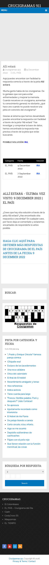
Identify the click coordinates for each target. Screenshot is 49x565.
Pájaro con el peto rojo (18, 440)
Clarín (7, 512)
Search (24, 483)
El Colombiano (12, 504)
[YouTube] (10, 546)
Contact (32, 561)
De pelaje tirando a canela (20, 420)
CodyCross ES (11, 515)
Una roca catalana (16, 369)
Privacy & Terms (20, 561)
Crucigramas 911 (24, 5)
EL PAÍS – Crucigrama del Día (19, 508)
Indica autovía (14, 390)
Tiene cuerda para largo (18, 394)
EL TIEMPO (10, 523)
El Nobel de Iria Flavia (17, 416)
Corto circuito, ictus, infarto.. (20, 424)
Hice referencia (14, 386)
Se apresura (13, 405)
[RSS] (20, 546)
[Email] (15, 546)
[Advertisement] (24, 36)
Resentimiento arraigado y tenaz (23, 382)
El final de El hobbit (16, 378)
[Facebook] (4, 546)
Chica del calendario (17, 374)
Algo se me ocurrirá (16, 428)
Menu (4, 10)
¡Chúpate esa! (14, 361)
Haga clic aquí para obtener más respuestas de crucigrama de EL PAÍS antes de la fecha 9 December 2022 (23, 249)
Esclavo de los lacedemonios (21, 365)
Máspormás (10, 519)
